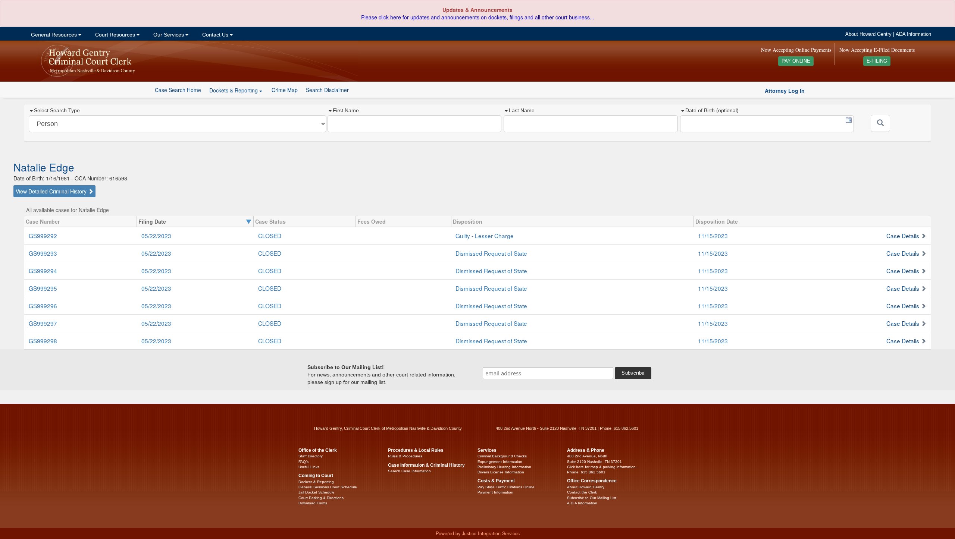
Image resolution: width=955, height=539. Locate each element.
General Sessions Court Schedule (327, 487)
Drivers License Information (501, 472)
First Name (346, 110)
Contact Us (215, 35)
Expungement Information (500, 462)
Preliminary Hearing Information (504, 467)
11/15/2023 (713, 235)
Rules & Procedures (405, 456)
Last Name (522, 110)
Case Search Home (178, 90)
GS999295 (43, 288)
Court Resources (115, 35)
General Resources (53, 35)
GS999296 (43, 306)
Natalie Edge (43, 167)
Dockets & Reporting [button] (234, 90)
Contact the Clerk (582, 492)
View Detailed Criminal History (52, 191)
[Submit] (880, 123)
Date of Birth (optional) (712, 110)
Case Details (902, 235)
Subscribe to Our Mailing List (591, 498)
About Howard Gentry (868, 34)
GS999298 (43, 341)
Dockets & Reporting (316, 482)
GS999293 (43, 253)
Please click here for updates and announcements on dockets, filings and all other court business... (477, 17)
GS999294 (43, 271)
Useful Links (308, 467)
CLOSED (269, 235)
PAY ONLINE (796, 61)
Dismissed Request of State (491, 253)
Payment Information (495, 492)
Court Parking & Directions (321, 498)
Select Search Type (57, 110)
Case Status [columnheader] (270, 221)
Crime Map (285, 90)
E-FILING (877, 61)
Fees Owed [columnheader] (371, 221)
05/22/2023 (156, 235)
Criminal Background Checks (502, 456)
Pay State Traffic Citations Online (506, 487)
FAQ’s (303, 462)
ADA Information (913, 34)
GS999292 (43, 235)
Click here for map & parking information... (603, 467)
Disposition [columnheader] (467, 221)
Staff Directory (310, 456)
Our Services (168, 35)
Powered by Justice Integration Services (478, 533)
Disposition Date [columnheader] (716, 221)
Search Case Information (409, 471)
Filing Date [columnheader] (152, 221)
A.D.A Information (582, 503)
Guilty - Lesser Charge (484, 235)
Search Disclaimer (327, 90)
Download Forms (312, 503)
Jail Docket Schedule (316, 492)
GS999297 (43, 323)
